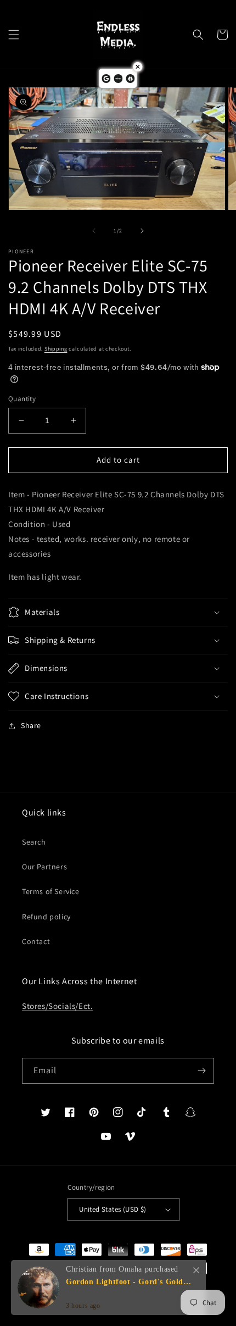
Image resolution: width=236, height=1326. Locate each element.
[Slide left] (94, 231)
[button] (14, 35)
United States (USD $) (112, 1209)
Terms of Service (51, 891)
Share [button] (31, 725)
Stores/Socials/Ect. (57, 1006)
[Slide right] (142, 231)
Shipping (56, 348)
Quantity (22, 398)
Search (34, 842)
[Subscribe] (201, 1071)
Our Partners (44, 867)
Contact (36, 941)
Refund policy (46, 917)
